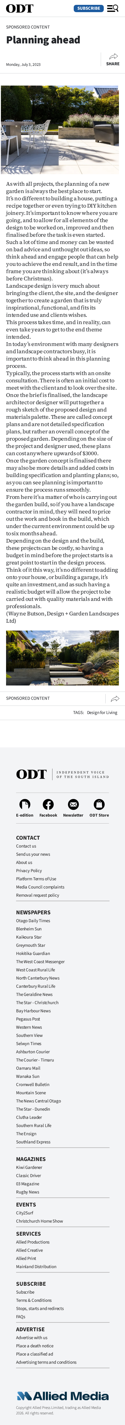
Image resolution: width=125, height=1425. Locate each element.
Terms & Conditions (34, 1300)
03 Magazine (27, 1184)
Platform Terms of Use (36, 879)
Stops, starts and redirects (40, 1308)
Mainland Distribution (36, 1267)
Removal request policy (37, 895)
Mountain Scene (31, 1093)
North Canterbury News (37, 978)
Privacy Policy (29, 871)
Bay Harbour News (33, 1011)
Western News (29, 1027)
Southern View (29, 1035)
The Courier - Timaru (35, 1060)
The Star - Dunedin (33, 1109)
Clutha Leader (29, 1117)
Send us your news (33, 854)
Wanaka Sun (27, 1076)
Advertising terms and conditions (46, 1362)
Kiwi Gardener (29, 1167)
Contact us (26, 846)
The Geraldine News (34, 994)
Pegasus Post (28, 1019)
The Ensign (26, 1134)
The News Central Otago (38, 1101)
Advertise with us (31, 1338)
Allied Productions (32, 1242)
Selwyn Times (28, 1044)
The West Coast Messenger (40, 962)
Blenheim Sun (29, 929)
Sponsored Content (27, 27)
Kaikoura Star (29, 937)
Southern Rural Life (33, 1125)
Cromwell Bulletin (32, 1084)
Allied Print (26, 1258)
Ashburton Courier (32, 1052)
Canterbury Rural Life (35, 986)
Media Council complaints (40, 887)
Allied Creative (29, 1250)
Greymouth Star (30, 945)
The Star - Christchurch (37, 1003)
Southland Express (33, 1142)
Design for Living (102, 712)
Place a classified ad (34, 1354)
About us (24, 862)
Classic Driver (28, 1176)
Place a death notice (34, 1346)
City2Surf (24, 1213)
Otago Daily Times (33, 921)
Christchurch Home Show (39, 1221)
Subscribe (88, 8)
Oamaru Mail (28, 1068)
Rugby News (27, 1192)
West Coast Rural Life (35, 970)
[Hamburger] (113, 8)
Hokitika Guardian (33, 953)
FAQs (20, 1317)
